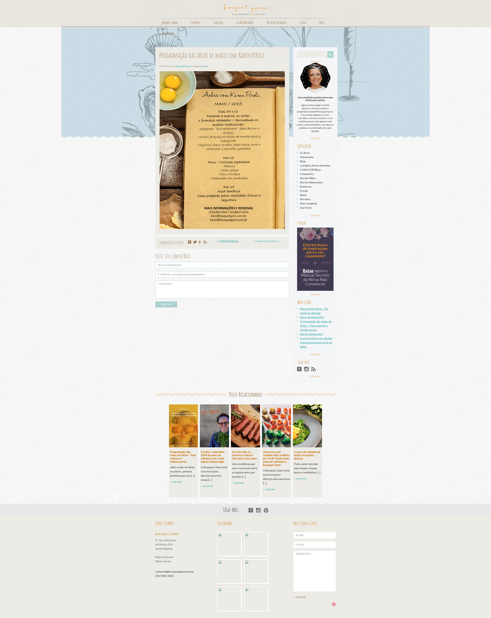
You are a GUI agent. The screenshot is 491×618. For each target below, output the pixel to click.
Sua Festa (306, 207)
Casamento (307, 173)
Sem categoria (308, 203)
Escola (205, 66)
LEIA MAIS (177, 481)
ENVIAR (166, 304)
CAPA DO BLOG (229, 241)
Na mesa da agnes (276, 22)
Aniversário (307, 157)
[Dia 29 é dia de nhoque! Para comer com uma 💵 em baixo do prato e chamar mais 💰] (257, 545)
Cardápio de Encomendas (315, 165)
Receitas (305, 199)
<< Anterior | (260, 241)
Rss (313, 369)
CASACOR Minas (310, 169)
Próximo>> (273, 241)
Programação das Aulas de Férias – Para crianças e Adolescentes (315, 325)
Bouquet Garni (246, 10)
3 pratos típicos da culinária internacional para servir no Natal (316, 342)
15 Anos (305, 152)
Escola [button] (303, 22)
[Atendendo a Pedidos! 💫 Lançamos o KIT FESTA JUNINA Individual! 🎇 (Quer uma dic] (257, 600)
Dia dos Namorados (311, 182)
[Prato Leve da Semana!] (230, 572)
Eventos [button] (195, 22)
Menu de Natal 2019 (312, 317)
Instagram (306, 369)
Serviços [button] (218, 22)
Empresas (306, 186)
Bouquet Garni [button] (170, 22)
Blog (322, 22)
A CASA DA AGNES (244, 22)
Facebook (299, 369)
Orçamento (168, 33)
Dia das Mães (308, 178)
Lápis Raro (334, 604)
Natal (303, 195)
